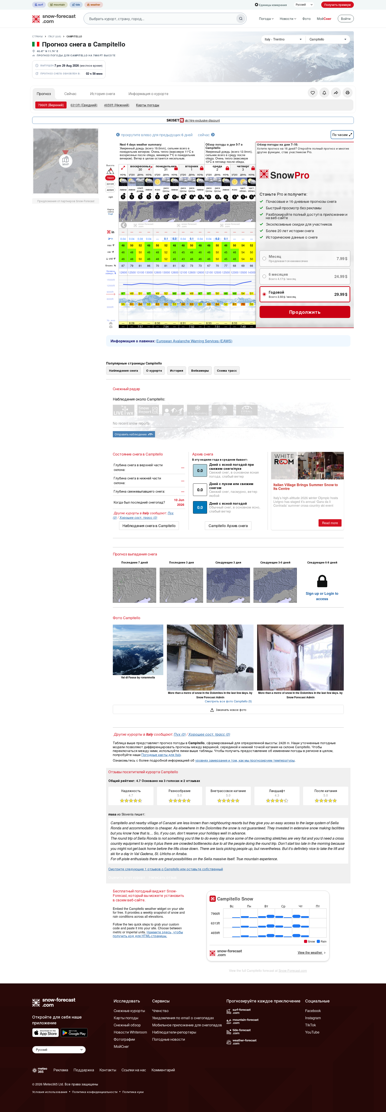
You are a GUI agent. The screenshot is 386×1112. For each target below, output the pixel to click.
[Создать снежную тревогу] (324, 92)
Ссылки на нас (134, 1069)
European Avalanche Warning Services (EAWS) (194, 340)
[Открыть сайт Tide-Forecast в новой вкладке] (76, 5)
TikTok (310, 1024)
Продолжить (305, 312)
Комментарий (163, 1069)
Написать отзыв (163, 878)
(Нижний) (116, 105)
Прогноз (44, 93)
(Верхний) (51, 105)
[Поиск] (240, 18)
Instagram (313, 1017)
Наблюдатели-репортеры (174, 1032)
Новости (286, 18)
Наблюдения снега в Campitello (149, 525)
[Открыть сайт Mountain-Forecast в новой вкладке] (58, 5)
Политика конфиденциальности (94, 1092)
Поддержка (83, 1069)
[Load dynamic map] (65, 161)
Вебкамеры (200, 370)
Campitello (74, 36)
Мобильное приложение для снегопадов (187, 1024)
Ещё (110, 213)
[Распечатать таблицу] (347, 92)
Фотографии (124, 1039)
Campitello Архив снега (228, 525)
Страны (37, 36)
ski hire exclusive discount (202, 120)
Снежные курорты (129, 1010)
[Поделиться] (336, 92)
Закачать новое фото (230, 709)
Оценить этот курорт (126, 878)
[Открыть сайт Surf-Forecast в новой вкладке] (39, 5)
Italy (54, 36)
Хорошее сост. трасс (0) (138, 517)
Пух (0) (180, 734)
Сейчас (70, 93)
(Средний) (84, 105)
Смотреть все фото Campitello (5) (228, 701)
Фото (306, 18)
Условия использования (49, 1092)
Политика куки (133, 1092)
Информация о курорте (148, 93)
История (176, 370)
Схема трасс (227, 370)
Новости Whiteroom (130, 1032)
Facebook (313, 1010)
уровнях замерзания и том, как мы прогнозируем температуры (245, 760)
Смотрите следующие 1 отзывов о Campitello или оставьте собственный (165, 869)
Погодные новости (168, 1039)
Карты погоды (147, 105)
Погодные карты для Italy (161, 754)
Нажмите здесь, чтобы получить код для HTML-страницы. (148, 934)
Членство (160, 1010)
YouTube (312, 1032)
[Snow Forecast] (52, 18)
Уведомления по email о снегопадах (183, 1017)
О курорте (154, 370)
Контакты (107, 1069)
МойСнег (121, 1046)
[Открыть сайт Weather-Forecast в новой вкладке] (93, 5)
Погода (265, 18)
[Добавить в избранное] (313, 92)
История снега (102, 93)
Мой (324, 18)
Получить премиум (337, 4)
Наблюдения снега (123, 370)
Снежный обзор (127, 1024)
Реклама (60, 1069)
